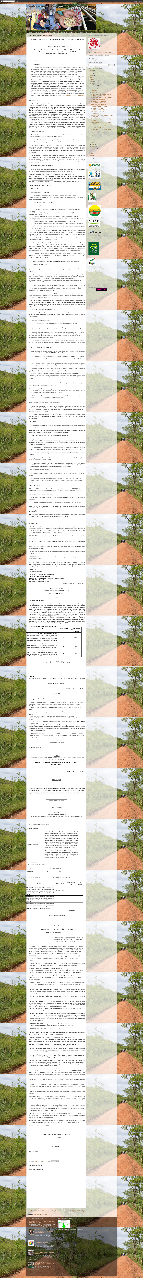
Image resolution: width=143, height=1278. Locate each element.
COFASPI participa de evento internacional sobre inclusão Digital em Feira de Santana (45, 1231)
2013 (91, 81)
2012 (91, 84)
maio (93, 142)
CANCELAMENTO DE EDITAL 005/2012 (101, 133)
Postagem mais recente (36, 1211)
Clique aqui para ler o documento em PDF (73, 95)
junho (93, 140)
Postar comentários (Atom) (40, 1214)
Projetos (72, 32)
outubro (94, 90)
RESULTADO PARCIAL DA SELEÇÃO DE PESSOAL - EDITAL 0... (102, 98)
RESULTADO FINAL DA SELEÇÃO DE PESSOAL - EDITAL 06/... (101, 95)
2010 (91, 155)
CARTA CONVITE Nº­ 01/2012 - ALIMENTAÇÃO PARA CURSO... (100, 109)
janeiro (93, 151)
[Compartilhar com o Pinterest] (58, 1161)
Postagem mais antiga (77, 1211)
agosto (93, 135)
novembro (94, 88)
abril (93, 144)
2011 (91, 153)
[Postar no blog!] (53, 1161)
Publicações (63, 32)
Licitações (48, 32)
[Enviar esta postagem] (49, 1161)
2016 (91, 75)
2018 (91, 70)
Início (30, 32)
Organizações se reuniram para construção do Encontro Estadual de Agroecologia (44, 1252)
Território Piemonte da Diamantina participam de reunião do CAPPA (44, 1241)
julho (93, 137)
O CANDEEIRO (90, 32)
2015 (91, 77)
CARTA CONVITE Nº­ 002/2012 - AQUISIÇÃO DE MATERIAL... (99, 102)
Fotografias (80, 32)
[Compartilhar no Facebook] (56, 1161)
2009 (91, 158)
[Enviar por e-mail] (52, 1161)
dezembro (94, 85)
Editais (55, 32)
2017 (91, 73)
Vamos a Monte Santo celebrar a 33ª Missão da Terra (101, 126)
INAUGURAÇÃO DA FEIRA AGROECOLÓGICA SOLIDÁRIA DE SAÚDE (44, 1264)
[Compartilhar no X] (55, 1161)
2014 (91, 79)
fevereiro (94, 148)
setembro (94, 92)
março (93, 146)
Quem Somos (38, 32)
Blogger (82, 1273)
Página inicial (57, 1211)
